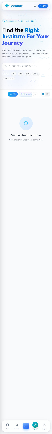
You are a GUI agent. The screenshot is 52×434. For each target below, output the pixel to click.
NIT (27, 74)
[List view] (47, 94)
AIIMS (36, 74)
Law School (8, 79)
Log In (43, 5)
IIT (14, 74)
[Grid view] (43, 94)
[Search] (35, 5)
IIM (20, 74)
